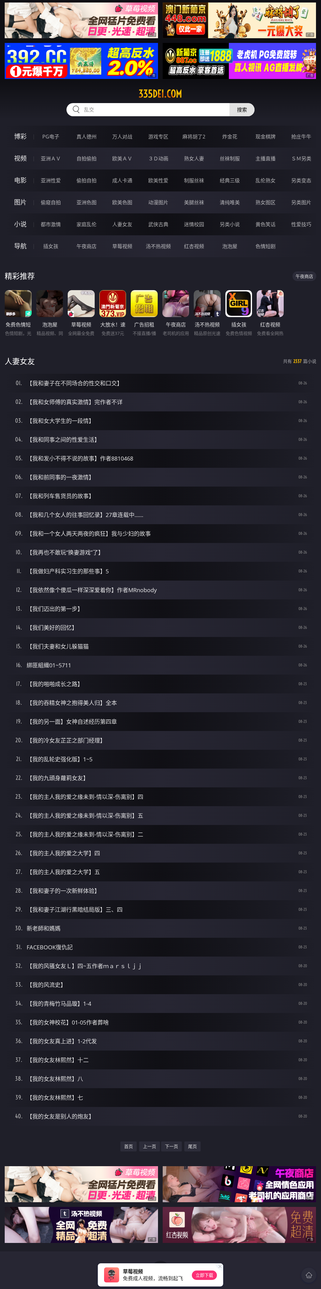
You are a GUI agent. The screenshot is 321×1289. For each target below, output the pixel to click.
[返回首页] (308, 1275)
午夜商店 (86, 246)
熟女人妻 (194, 158)
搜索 (242, 109)
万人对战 (122, 136)
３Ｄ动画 (158, 158)
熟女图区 (265, 202)
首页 (128, 1146)
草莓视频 (122, 246)
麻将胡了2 (193, 136)
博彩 (20, 136)
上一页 (149, 1146)
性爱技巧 (301, 224)
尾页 (192, 1146)
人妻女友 (122, 224)
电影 (20, 180)
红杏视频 (194, 246)
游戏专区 (158, 136)
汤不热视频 (158, 246)
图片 (20, 202)
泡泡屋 (229, 246)
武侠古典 (158, 224)
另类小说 (230, 224)
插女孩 (50, 246)
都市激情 (51, 224)
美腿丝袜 (194, 202)
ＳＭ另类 (301, 158)
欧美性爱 (158, 180)
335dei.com (160, 93)
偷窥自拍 (51, 202)
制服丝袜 (194, 180)
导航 (20, 246)
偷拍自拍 (86, 180)
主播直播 (265, 158)
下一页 (171, 1146)
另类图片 (301, 202)
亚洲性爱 (51, 180)
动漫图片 (158, 202)
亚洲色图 (86, 202)
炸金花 (229, 136)
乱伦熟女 (265, 180)
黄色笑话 (265, 224)
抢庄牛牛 (301, 136)
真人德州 (86, 136)
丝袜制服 (230, 158)
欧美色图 (122, 202)
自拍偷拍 (86, 158)
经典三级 (230, 180)
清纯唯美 (230, 202)
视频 (20, 158)
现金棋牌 (265, 136)
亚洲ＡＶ (51, 158)
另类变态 (301, 180)
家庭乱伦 (86, 224)
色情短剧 (265, 246)
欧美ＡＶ (122, 158)
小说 (20, 224)
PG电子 (50, 136)
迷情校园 (194, 224)
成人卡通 (122, 180)
